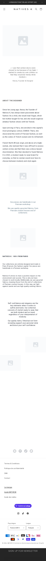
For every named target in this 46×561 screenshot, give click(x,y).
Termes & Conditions (11, 463)
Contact (7, 478)
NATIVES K (10, 543)
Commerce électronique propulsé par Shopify (29, 543)
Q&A (6, 473)
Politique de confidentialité (14, 468)
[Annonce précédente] (4, 2)
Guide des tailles (10, 497)
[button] (4, 9)
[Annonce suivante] (42, 2)
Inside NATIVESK (10, 492)
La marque (8, 487)
